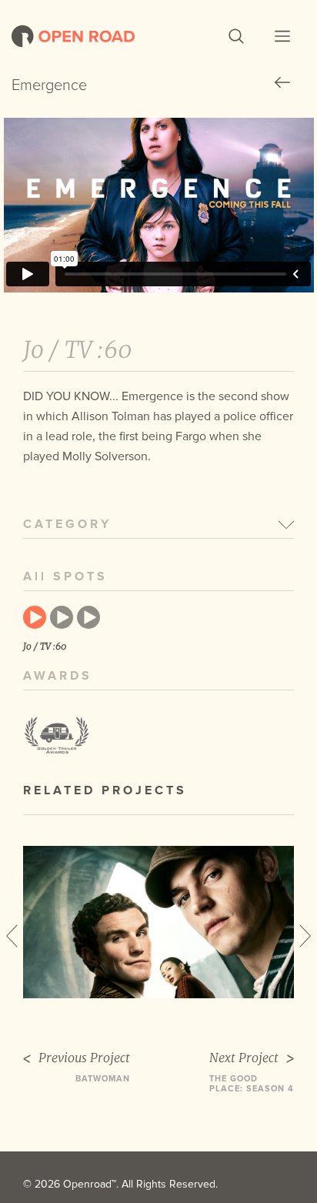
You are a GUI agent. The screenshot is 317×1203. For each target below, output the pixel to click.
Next (305, 936)
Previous (12, 936)
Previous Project (84, 1058)
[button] (236, 36)
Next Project (244, 1058)
